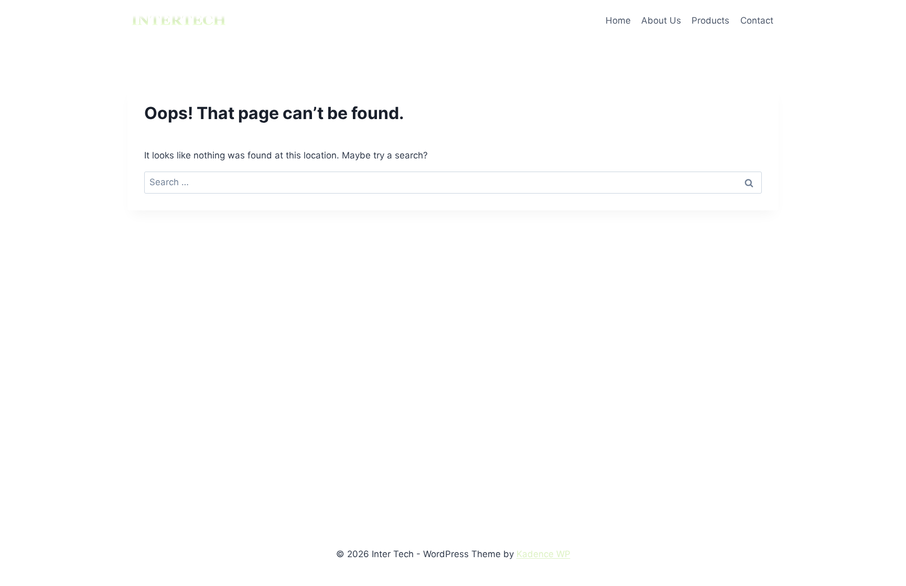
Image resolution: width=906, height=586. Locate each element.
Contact (756, 20)
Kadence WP (543, 554)
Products (710, 20)
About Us (661, 20)
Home (618, 20)
